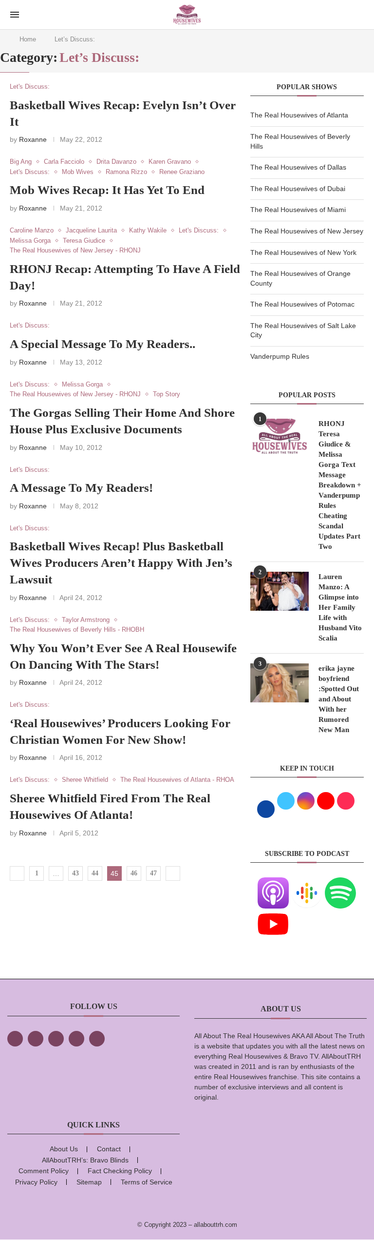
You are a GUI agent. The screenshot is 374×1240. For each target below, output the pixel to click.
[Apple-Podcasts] (273, 883)
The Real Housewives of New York (303, 252)
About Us (64, 1149)
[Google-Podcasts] (306, 883)
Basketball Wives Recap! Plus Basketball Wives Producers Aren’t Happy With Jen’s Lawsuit (121, 563)
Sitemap (89, 1182)
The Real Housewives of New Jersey (306, 231)
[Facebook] (15, 1038)
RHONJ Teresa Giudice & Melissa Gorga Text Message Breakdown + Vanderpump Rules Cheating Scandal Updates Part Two (339, 485)
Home (27, 39)
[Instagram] (56, 1038)
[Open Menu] (14, 14)
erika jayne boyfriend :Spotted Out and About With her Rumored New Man (338, 699)
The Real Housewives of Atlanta (299, 115)
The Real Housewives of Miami (298, 209)
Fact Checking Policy (120, 1171)
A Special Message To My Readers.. (102, 343)
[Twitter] (35, 1038)
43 (75, 873)
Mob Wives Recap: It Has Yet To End (107, 189)
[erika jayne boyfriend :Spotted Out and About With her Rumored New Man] (279, 682)
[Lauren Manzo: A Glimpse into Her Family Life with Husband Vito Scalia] (279, 591)
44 (95, 873)
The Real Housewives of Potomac (302, 304)
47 (153, 873)
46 (134, 873)
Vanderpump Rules (279, 356)
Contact (109, 1149)
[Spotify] (340, 883)
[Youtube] (273, 914)
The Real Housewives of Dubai (297, 189)
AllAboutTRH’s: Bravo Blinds (85, 1160)
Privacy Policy (36, 1182)
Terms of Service (146, 1182)
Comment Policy (44, 1171)
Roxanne (33, 139)
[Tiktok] (76, 1038)
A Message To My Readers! (81, 487)
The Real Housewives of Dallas (298, 167)
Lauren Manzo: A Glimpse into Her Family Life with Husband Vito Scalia (340, 607)
